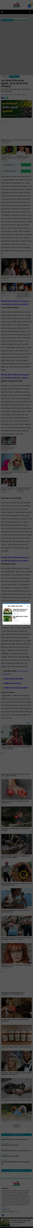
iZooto (28, 623)
